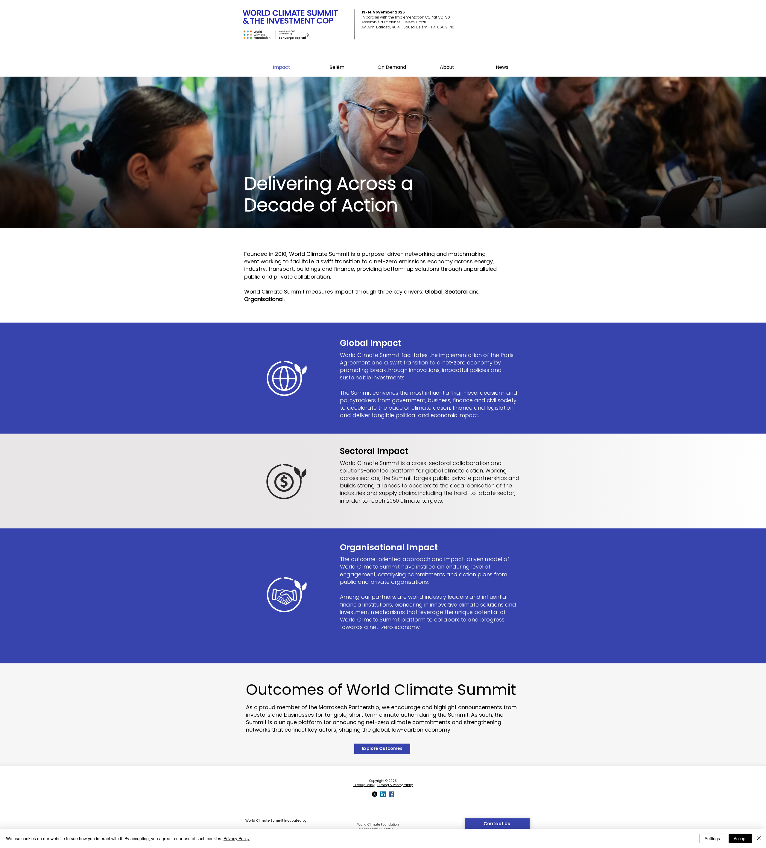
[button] (336, 67)
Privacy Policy (364, 785)
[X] (374, 794)
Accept (740, 838)
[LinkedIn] (383, 794)
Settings (712, 838)
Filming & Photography (395, 785)
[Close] (758, 838)
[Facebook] (391, 794)
